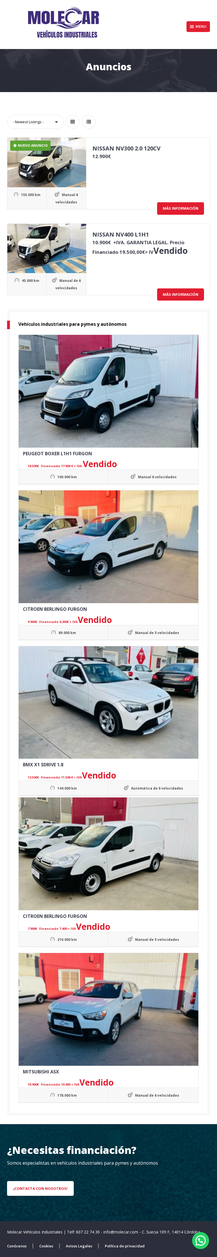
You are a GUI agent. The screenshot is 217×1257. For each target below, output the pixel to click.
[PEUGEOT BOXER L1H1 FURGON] (108, 391)
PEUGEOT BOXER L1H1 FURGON (57, 453)
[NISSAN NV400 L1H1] (46, 248)
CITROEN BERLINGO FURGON (55, 609)
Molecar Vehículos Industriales (35, 1232)
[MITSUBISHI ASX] (108, 1009)
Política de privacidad (125, 1246)
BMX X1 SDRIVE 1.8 (43, 765)
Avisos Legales (79, 1246)
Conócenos (17, 1246)
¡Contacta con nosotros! (40, 1188)
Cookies (46, 1246)
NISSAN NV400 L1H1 (120, 234)
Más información (180, 208)
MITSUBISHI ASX (41, 1072)
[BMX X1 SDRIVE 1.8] (108, 702)
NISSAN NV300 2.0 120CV (126, 148)
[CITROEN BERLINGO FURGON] (108, 546)
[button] (35, 122)
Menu (201, 26)
